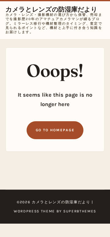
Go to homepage (55, 130)
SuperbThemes (79, 211)
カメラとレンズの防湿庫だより (51, 9)
